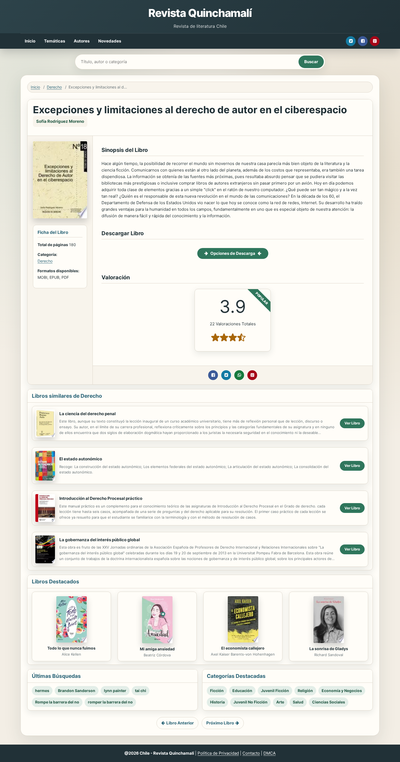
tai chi (140, 690)
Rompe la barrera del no (57, 702)
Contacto (251, 753)
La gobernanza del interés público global (99, 539)
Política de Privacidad (218, 753)
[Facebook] (363, 41)
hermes (42, 690)
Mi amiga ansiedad (157, 649)
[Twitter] (351, 41)
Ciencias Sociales (328, 702)
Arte (280, 702)
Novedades (109, 41)
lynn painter (115, 690)
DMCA (269, 753)
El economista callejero (242, 648)
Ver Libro (352, 423)
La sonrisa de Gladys (328, 648)
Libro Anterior (180, 723)
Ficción (217, 690)
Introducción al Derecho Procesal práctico (100, 498)
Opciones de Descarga (232, 253)
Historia (217, 702)
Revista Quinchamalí (199, 13)
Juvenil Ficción (275, 690)
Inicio (30, 41)
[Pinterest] (375, 41)
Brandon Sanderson (76, 690)
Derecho (54, 87)
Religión (305, 690)
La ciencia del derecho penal (87, 413)
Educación (242, 690)
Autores (82, 41)
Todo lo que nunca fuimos (71, 648)
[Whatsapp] (239, 375)
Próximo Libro (220, 723)
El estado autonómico (80, 458)
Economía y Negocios (342, 690)
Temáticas (54, 41)
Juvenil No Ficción (250, 702)
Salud (298, 702)
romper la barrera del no (110, 702)
